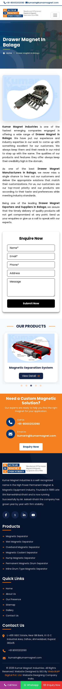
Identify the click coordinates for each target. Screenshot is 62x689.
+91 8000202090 (17, 650)
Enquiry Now (31, 447)
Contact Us (12, 615)
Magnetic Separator (17, 536)
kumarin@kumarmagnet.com (43, 2)
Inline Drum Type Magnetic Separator (26, 568)
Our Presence (13, 599)
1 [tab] (21, 385)
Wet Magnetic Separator (19, 541)
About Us (11, 594)
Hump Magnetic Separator (20, 558)
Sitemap (10, 604)
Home (9, 53)
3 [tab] (31, 385)
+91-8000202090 (15, 2)
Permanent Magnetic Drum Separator (27, 563)
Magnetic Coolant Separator (22, 552)
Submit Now (31, 303)
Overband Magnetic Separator (23, 547)
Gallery (10, 610)
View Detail (29, 376)
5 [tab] (40, 385)
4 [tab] (35, 385)
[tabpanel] (31, 357)
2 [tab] (26, 385)
